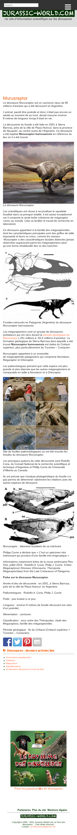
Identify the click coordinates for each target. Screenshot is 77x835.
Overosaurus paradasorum (18, 657)
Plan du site (39, 810)
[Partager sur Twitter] (17, 641)
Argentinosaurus (13, 666)
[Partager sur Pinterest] (27, 641)
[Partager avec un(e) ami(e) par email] (37, 641)
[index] (38, 15)
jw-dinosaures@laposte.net (43, 827)
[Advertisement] (38, 62)
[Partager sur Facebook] (7, 641)
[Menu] (68, 7)
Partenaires (24, 810)
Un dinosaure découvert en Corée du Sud (25, 669)
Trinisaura (10, 660)
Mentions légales (57, 810)
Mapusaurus (11, 663)
